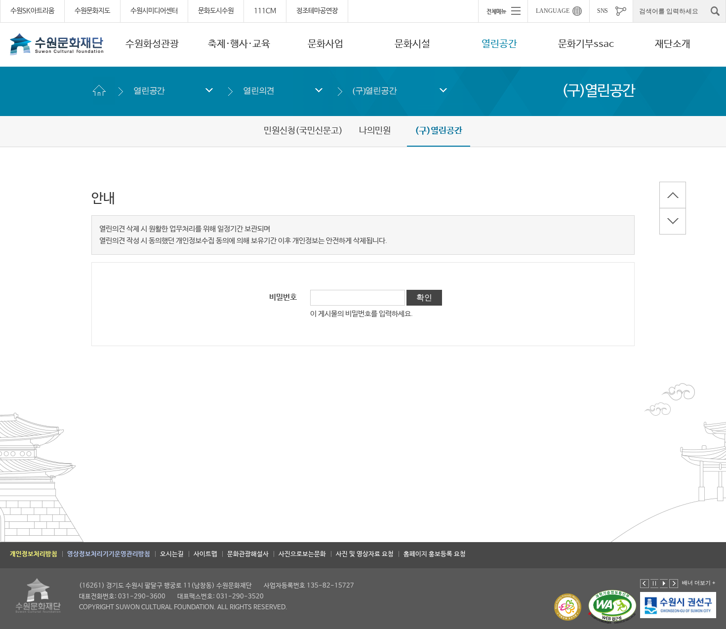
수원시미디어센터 (154, 11)
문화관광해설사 (248, 554)
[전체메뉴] (502, 11)
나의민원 (375, 131)
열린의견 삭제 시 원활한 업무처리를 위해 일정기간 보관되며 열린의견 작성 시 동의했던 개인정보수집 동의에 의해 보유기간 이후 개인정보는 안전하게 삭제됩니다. (243, 235)
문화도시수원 (216, 11)
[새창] (678, 605)
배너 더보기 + (698, 583)
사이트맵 (205, 554)
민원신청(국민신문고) (303, 131)
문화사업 (325, 44)
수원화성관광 (152, 44)
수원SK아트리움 (32, 11)
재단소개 (672, 44)
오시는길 (172, 554)
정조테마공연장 (317, 11)
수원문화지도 (92, 11)
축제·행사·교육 (239, 44)
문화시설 (412, 44)
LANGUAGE (552, 10)
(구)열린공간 (375, 90)
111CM (265, 11)
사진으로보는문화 (302, 554)
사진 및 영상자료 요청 (365, 554)
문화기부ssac (586, 44)
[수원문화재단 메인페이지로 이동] (57, 44)
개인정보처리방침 (33, 554)
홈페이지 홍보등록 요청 (434, 554)
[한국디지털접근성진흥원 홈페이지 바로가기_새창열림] (612, 607)
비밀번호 (283, 297)
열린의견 (258, 90)
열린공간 (499, 44)
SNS (602, 10)
